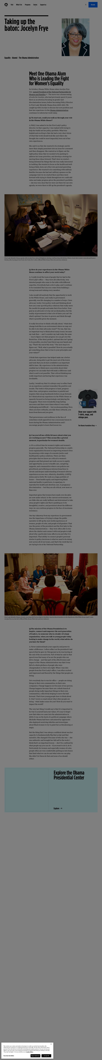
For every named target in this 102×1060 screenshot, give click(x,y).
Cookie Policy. (29, 1052)
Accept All (46, 1055)
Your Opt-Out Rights (8, 1055)
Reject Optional (35, 1055)
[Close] (51, 1044)
